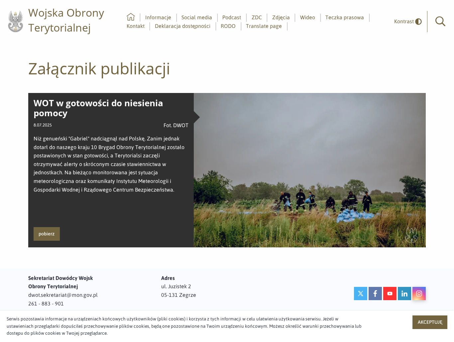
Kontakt (136, 26)
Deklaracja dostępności (182, 26)
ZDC (257, 17)
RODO (228, 26)
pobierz (47, 233)
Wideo (307, 17)
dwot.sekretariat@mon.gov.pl (63, 295)
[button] (440, 21)
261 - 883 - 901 (46, 303)
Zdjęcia (281, 17)
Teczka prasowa (344, 17)
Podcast (231, 17)
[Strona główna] (131, 17)
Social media (196, 17)
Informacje (158, 17)
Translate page (264, 26)
